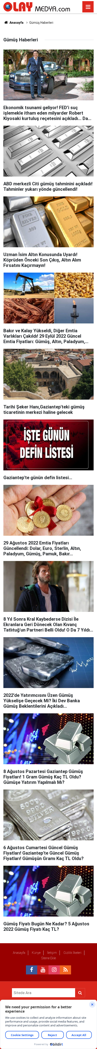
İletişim (52, 953)
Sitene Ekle (48, 958)
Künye (36, 953)
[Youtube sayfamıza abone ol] (42, 969)
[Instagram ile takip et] (54, 969)
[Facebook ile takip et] (31, 969)
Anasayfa (16, 22)
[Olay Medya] (36, 6)
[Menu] (88, 7)
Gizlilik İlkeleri (72, 953)
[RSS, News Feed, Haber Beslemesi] (65, 969)
